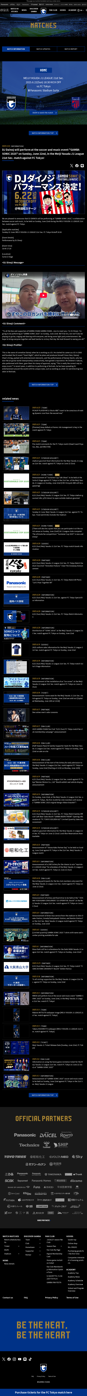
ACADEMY (72, 10)
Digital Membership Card (54, 1255)
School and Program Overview (76, 1289)
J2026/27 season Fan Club (55, 1241)
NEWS (24, 10)
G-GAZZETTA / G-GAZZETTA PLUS (54, 1277)
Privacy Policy (51, 1297)
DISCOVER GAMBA (34, 10)
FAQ (26, 1297)
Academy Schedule (75, 1280)
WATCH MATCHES (14, 10)
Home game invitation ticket (54, 1261)
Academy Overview (75, 1284)
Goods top (72, 1239)
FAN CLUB (53, 10)
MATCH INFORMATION (16, 49)
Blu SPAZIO (72, 1247)
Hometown (29, 1247)
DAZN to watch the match (43, 112)
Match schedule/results (12, 1241)
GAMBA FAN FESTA (54, 1282)
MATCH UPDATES (43, 49)
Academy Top (73, 1273)
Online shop (72, 1243)
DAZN (6, 1250)
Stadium (7, 1253)
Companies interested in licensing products (76, 1260)
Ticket (6, 1246)
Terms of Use (72, 1297)
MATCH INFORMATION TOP (43, 133)
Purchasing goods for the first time (76, 1252)
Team (27, 1239)
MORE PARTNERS (43, 1220)
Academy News (74, 1276)
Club (27, 1243)
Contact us (8, 1297)
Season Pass (51, 1246)
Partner (28, 1254)
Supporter (29, 1251)
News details (9, 1263)
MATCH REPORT (71, 49)
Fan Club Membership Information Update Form (55, 1269)
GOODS (63, 10)
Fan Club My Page (53, 1250)
